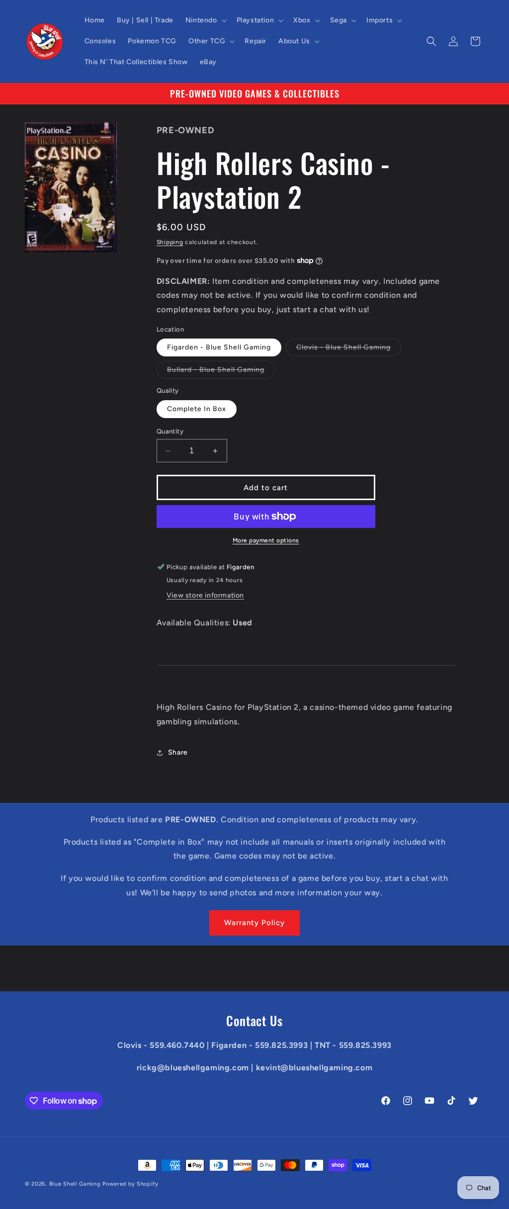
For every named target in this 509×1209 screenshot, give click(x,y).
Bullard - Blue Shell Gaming (221, 372)
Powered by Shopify (130, 1184)
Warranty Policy (254, 922)
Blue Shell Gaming (75, 1184)
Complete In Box (196, 409)
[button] (205, 20)
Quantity (170, 431)
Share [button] (178, 752)
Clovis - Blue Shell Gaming (348, 349)
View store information (205, 595)
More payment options (266, 540)
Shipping (170, 242)
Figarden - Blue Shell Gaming (219, 347)
